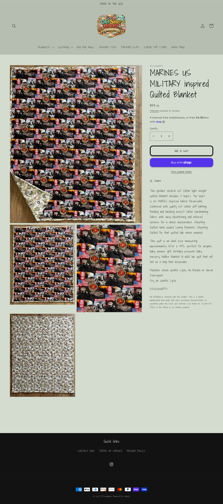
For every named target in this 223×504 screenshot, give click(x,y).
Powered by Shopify (121, 496)
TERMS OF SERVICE (110, 451)
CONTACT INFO (86, 451)
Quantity (154, 128)
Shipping (154, 111)
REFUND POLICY (136, 451)
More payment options (181, 171)
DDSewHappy (106, 496)
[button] (14, 26)
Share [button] (157, 180)
